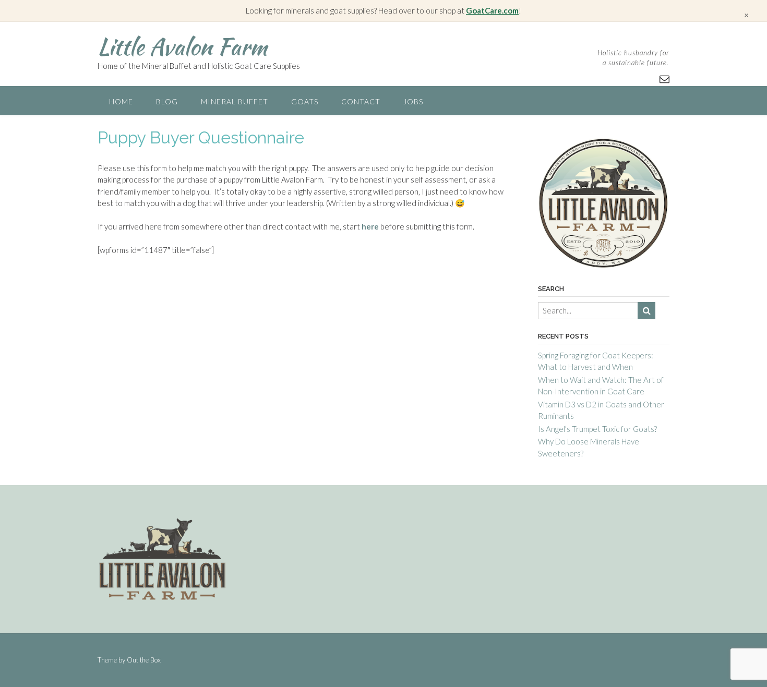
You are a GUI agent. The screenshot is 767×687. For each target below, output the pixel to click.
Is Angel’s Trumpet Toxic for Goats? (597, 428)
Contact (360, 101)
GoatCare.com (492, 10)
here (370, 226)
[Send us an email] (664, 79)
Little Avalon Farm (182, 46)
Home (121, 101)
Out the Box (144, 660)
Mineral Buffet (234, 101)
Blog (167, 101)
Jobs (413, 101)
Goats (304, 101)
